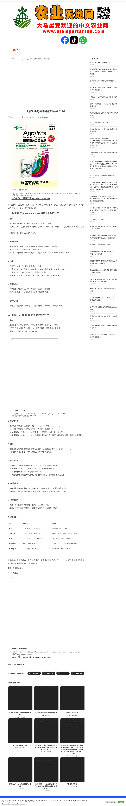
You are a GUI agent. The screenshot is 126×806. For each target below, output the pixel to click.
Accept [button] (121, 802)
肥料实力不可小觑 (72, 713)
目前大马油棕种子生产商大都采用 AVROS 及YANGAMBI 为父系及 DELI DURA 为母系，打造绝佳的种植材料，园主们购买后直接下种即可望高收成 (104, 165)
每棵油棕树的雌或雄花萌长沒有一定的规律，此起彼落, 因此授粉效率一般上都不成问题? (104, 71)
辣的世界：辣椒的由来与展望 (100, 244)
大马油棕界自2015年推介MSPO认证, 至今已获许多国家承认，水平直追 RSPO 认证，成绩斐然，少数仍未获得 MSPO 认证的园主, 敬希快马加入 (104, 185)
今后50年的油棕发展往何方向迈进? (102, 122)
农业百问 (27, 117)
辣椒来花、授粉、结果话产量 (100, 62)
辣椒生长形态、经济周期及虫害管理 (102, 175)
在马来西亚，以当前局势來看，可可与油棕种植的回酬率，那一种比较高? (46, 786)
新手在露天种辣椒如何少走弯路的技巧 (103, 81)
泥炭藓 (22, 664)
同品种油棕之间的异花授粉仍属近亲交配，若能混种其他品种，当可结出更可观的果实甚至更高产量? (103, 198)
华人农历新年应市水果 (20, 745)
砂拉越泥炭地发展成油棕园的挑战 (46, 713)
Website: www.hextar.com (20, 417)
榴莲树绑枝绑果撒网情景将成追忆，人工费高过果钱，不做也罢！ (103, 262)
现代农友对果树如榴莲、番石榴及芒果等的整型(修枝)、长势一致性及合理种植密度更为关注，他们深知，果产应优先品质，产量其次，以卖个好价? (72, 749)
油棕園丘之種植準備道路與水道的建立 (20, 714)
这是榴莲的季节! (72, 784)
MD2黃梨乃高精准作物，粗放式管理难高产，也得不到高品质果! (104, 280)
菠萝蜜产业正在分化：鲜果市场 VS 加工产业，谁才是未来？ (103, 252)
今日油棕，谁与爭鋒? (97, 219)
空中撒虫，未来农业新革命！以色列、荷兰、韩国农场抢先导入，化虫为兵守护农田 (46, 747)
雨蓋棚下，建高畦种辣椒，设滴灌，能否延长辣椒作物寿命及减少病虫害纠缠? (103, 236)
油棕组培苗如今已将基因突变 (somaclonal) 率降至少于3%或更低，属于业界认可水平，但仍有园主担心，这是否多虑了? (104, 141)
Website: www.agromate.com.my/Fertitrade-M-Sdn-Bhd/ (31, 199)
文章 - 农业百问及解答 (43, 117)
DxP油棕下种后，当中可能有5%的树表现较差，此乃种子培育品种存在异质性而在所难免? (104, 210)
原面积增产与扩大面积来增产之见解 (20, 785)
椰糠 (18, 664)
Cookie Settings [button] (110, 802)
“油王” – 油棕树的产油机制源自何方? (103, 97)
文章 (33, 117)
